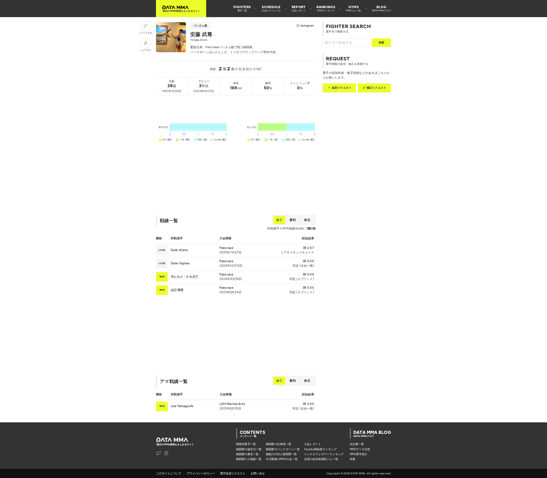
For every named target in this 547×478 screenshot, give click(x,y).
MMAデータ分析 (360, 449)
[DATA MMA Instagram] (166, 453)
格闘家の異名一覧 (247, 454)
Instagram (307, 25)
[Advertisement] (234, 107)
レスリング (219, 52)
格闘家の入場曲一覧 (249, 459)
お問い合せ (258, 473)
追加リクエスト (341, 87)
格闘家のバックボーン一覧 (283, 449)
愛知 (193, 47)
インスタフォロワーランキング (324, 454)
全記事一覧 (357, 444)
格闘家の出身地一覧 (278, 444)
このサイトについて (168, 473)
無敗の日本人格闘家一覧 (281, 454)
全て (279, 220)
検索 (381, 42)
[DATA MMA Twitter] (158, 453)
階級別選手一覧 (246, 444)
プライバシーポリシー (201, 473)
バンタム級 (200, 25)
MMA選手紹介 (359, 454)
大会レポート (312, 444)
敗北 (307, 220)
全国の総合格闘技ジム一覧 (321, 459)
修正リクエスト (376, 87)
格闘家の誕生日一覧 (249, 449)
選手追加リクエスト (233, 473)
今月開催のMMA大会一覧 (282, 459)
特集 (353, 459)
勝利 (293, 220)
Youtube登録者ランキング (320, 449)
